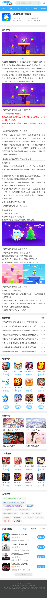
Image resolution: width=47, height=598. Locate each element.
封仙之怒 (17, 521)
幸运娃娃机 (28, 517)
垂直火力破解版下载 (10, 513)
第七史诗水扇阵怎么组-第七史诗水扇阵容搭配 (21, 343)
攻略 (35, 8)
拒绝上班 (39, 517)
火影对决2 (36, 513)
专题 (27, 8)
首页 (4, 8)
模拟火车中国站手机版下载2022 (13, 498)
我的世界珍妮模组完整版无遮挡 (13, 502)
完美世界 (17, 517)
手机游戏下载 (33, 588)
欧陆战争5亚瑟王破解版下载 (12, 506)
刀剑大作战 (24, 513)
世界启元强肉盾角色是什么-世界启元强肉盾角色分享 (24, 347)
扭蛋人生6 (29, 506)
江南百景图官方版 (23, 510)
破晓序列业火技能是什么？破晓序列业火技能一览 (23, 330)
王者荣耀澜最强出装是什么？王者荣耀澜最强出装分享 (25, 322)
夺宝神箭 (6, 517)
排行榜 (43, 8)
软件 (19, 8)
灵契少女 (6, 521)
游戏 (11, 8)
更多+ (43, 318)
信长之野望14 (7, 510)
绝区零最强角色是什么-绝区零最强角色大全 (20, 334)
